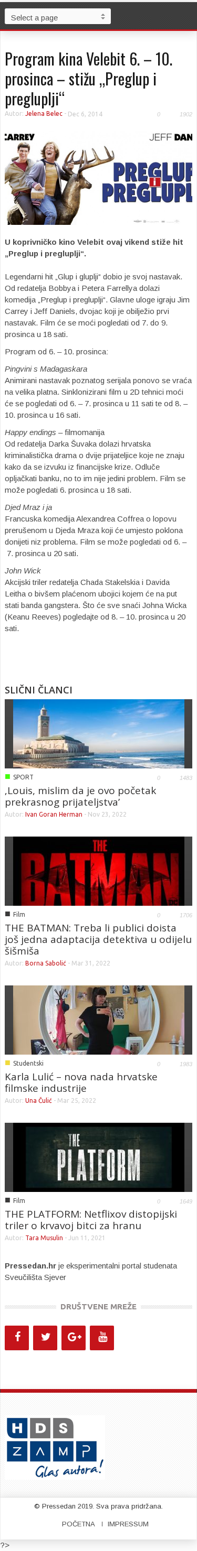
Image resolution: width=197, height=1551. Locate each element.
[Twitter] (45, 1338)
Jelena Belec (44, 113)
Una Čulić (39, 1100)
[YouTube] (102, 1338)
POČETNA (78, 1524)
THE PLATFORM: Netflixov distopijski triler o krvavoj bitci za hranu (91, 1219)
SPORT (23, 777)
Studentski (28, 1063)
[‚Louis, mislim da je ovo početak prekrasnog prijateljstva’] (98, 732)
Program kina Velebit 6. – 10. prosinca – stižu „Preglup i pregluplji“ (88, 78)
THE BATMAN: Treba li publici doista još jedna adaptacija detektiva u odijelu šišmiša (98, 939)
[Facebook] (17, 1338)
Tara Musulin (45, 1237)
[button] (186, 15)
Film (19, 914)
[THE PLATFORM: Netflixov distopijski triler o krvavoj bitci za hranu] (98, 1156)
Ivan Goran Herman (54, 814)
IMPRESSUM (128, 1524)
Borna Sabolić (45, 963)
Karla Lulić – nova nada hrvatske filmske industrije (81, 1082)
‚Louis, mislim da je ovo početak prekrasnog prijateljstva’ (80, 796)
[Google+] (73, 1338)
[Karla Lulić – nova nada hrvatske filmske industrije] (98, 1018)
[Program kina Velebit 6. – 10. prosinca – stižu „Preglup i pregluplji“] (98, 176)
